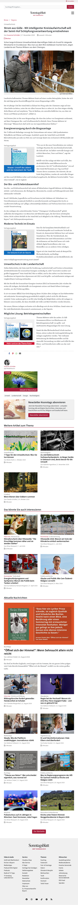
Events (61, 868)
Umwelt (7, 396)
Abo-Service (26, 863)
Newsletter (25, 878)
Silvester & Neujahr (47, 870)
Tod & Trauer (45, 883)
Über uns (25, 886)
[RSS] (51, 899)
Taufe (42, 876)
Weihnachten (45, 873)
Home (6, 20)
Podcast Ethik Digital (10, 868)
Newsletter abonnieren (39, 415)
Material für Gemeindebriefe (64, 877)
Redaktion (25, 876)
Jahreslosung (63, 873)
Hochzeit (43, 881)
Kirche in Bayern (9, 863)
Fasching (43, 860)
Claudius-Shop (27, 860)
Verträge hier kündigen (29, 868)
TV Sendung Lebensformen (8, 877)
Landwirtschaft (16, 396)
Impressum (25, 883)
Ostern (43, 868)
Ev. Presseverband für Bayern (29, 890)
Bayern (14, 20)
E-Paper (24, 865)
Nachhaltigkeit (34, 396)
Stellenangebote (27, 870)
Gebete (61, 870)
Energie (25, 396)
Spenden (61, 883)
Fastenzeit (44, 863)
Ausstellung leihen (65, 860)
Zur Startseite (39, 831)
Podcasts (7, 870)
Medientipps (8, 865)
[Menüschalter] (72, 13)
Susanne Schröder (13, 35)
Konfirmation (45, 878)
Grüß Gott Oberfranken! (11, 860)
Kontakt (24, 873)
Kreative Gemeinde (65, 865)
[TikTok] (41, 899)
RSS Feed (62, 880)
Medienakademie (64, 863)
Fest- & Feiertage (46, 865)
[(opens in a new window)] (27, 899)
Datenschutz (26, 881)
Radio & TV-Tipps (9, 873)
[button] (7, 38)
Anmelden (71, 1)
